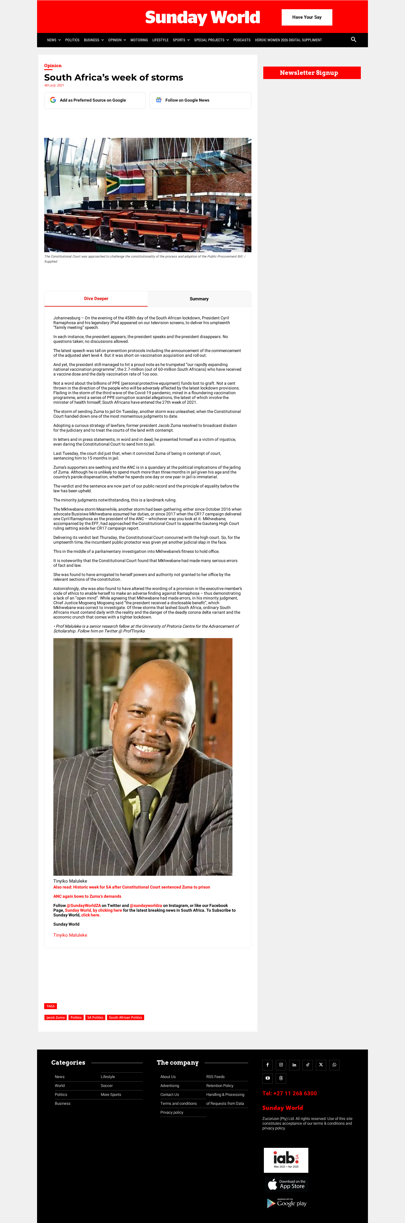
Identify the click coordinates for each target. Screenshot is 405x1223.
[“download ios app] (286, 1192)
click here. (91, 915)
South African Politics (125, 1017)
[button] (354, 40)
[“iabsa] (286, 1173)
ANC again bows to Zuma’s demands (87, 896)
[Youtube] (267, 1078)
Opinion (53, 66)
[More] (168, 121)
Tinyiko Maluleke (70, 935)
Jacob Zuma (56, 1017)
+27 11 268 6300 (295, 1093)
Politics (76, 1017)
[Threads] (281, 1078)
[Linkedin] (100, 121)
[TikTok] (307, 1065)
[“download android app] (286, 1210)
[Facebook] (86, 121)
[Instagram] (281, 1065)
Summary (199, 299)
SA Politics (95, 1017)
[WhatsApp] (140, 121)
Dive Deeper (96, 298)
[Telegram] (127, 121)
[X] (113, 121)
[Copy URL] (154, 121)
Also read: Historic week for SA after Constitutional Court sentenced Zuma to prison (131, 887)
